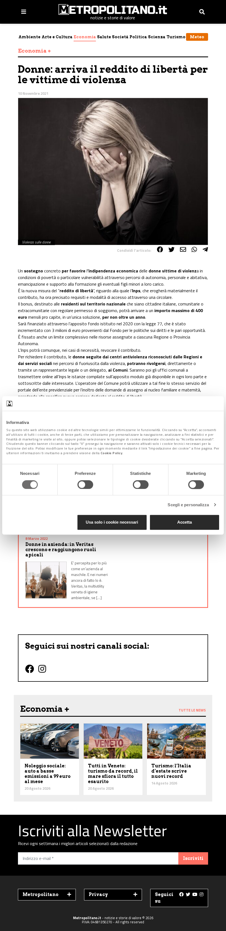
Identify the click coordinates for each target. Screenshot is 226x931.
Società (120, 37)
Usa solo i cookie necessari (112, 522)
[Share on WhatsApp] (194, 249)
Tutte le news (192, 710)
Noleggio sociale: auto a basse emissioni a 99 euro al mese (48, 773)
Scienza (156, 37)
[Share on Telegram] (205, 249)
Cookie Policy (112, 453)
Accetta (184, 522)
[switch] (85, 484)
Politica (138, 37)
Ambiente (29, 37)
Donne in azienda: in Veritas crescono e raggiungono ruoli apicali (60, 549)
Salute (104, 37)
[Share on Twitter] (171, 249)
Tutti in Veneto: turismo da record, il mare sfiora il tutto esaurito (113, 773)
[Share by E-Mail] (183, 249)
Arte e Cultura (57, 37)
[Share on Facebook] (160, 249)
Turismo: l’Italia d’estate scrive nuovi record (171, 771)
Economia (85, 37)
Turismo (175, 37)
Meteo (197, 37)
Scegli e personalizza (188, 504)
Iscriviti (193, 858)
